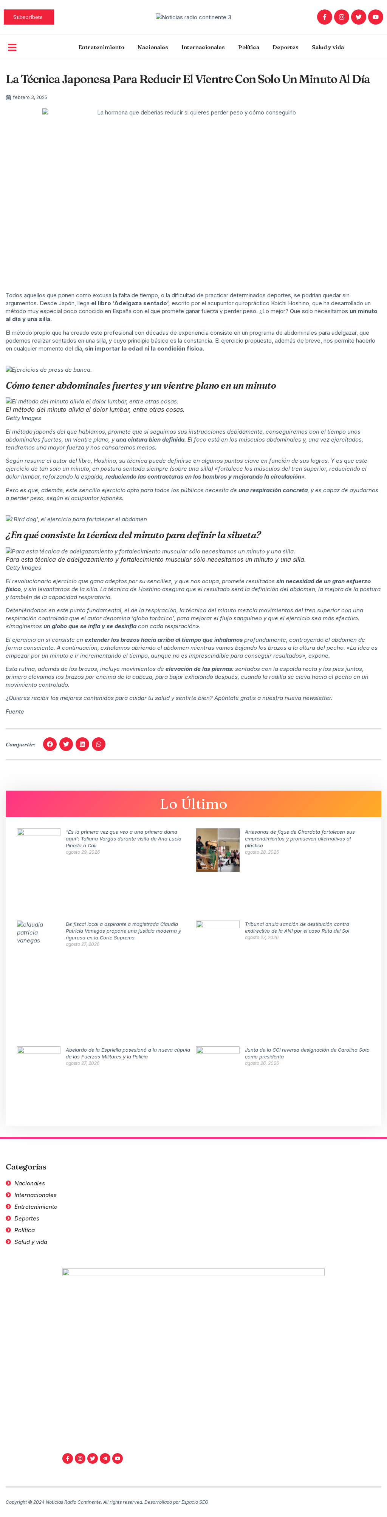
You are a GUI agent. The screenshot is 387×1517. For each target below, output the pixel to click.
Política (248, 47)
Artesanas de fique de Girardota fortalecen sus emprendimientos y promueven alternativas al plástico (300, 838)
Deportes (285, 47)
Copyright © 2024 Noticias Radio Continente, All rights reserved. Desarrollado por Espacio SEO (107, 1502)
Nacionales (153, 47)
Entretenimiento (101, 47)
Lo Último (194, 804)
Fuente (15, 711)
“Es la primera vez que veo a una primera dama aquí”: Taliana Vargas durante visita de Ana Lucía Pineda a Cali (123, 838)
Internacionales (203, 47)
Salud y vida (328, 47)
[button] (50, 744)
